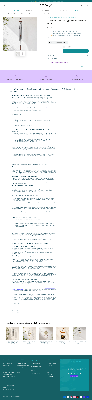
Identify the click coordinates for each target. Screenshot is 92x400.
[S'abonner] (86, 365)
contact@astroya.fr (35, 373)
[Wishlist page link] (81, 5)
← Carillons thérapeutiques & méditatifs (58, 62)
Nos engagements (21, 363)
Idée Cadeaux (50, 365)
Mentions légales (21, 367)
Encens (48, 372)
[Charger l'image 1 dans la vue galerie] (18, 54)
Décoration (10, 13)
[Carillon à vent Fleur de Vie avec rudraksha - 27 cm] (46, 333)
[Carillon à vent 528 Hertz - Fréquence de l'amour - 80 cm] (13, 333)
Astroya (9, 396)
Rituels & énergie (51, 376)
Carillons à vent (24, 13)
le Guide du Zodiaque (8, 372)
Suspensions (17, 13)
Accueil (5, 13)
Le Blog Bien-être (7, 363)
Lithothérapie (50, 374)
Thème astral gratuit (8, 374)
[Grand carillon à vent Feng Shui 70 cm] (63, 333)
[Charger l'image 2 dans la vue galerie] (23, 54)
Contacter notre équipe (23, 365)
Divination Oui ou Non (8, 389)
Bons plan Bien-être (51, 363)
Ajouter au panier (75, 51)
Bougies (49, 370)
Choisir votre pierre (8, 370)
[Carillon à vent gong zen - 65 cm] (79, 333)
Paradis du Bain (50, 367)
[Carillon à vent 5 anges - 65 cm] (29, 333)
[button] (4, 5)
